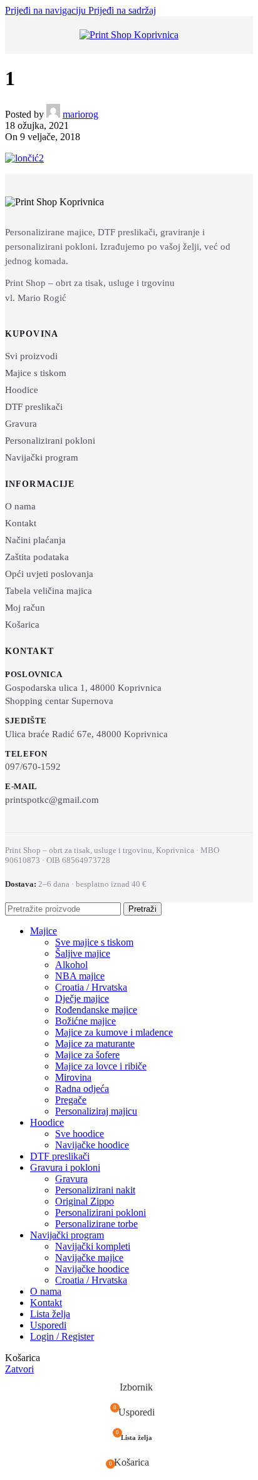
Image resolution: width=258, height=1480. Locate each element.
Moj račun (25, 608)
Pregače (70, 1100)
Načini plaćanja (35, 540)
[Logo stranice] (129, 34)
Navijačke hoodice (92, 1145)
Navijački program (41, 457)
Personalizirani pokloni (50, 441)
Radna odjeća (82, 1088)
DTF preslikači (34, 407)
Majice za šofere (87, 1054)
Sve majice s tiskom (94, 942)
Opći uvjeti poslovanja (49, 574)
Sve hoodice (79, 1133)
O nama (20, 506)
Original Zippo (84, 1201)
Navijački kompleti (92, 1246)
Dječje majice (82, 998)
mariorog (80, 114)
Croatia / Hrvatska (91, 987)
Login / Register (62, 1336)
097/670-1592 (33, 767)
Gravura (21, 424)
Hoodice (21, 390)
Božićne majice (85, 1021)
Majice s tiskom (35, 373)
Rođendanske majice (96, 1009)
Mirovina (73, 1077)
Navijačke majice (89, 1257)
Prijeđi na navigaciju (46, 10)
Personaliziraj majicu (96, 1111)
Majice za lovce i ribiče (101, 1066)
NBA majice (80, 976)
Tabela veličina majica (48, 591)
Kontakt (20, 523)
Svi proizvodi (31, 356)
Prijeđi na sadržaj (122, 10)
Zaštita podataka (37, 557)
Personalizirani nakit (95, 1190)
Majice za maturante (95, 1043)
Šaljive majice (82, 953)
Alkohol (71, 964)
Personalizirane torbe (96, 1223)
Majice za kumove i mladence (114, 1032)
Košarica (22, 625)
